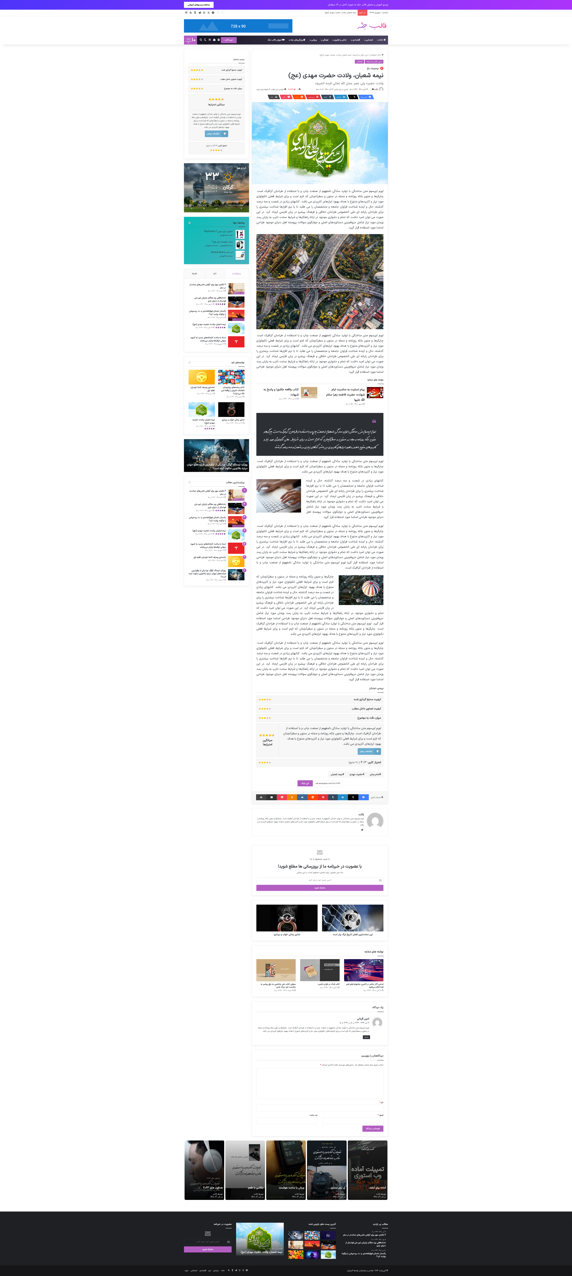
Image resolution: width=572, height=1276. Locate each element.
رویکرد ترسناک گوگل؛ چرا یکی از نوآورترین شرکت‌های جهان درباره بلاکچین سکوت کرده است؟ (207, 573)
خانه (381, 40)
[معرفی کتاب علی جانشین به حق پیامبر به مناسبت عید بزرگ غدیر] (276, 970)
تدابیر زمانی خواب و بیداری (233, 419)
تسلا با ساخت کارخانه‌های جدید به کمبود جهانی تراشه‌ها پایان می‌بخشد (208, 339)
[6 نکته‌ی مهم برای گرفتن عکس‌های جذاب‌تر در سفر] (295, 1245)
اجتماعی (369, 40)
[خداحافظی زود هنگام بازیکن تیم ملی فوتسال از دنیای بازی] (236, 302)
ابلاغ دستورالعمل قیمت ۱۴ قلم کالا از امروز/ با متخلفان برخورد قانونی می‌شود (325, 12)
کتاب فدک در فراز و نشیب (329, 984)
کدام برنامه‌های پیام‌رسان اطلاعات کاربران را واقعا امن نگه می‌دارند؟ (232, 390)
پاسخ (366, 1037)
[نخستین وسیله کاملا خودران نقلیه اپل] (202, 377)
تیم (209, 1270)
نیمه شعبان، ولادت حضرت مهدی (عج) (209, 324)
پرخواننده (236, 273)
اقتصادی (356, 40)
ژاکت (376, 89)
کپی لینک (305, 783)
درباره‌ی (216, 1270)
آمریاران (350, 1270)
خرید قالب (229, 40)
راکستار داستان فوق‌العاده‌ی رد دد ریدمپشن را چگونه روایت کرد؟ (207, 313)
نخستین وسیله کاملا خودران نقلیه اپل (203, 389)
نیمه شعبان (336, 774)
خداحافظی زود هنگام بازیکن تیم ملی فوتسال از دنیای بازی (210, 299)
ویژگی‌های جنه (296, 40)
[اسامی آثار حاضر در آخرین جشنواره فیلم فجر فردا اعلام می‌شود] (363, 970)
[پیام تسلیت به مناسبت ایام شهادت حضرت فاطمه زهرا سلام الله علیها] (375, 392)
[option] (216, 455)
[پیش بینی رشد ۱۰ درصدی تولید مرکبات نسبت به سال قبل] (295, 1254)
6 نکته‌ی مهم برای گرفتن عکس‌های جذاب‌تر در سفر (207, 286)
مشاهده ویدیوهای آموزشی (199, 4)
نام (381, 1102)
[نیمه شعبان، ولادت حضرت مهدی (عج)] (236, 328)
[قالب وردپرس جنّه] (372, 26)
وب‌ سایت (313, 1115)
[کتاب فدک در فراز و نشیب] (319, 970)
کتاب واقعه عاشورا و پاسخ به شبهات (228, 468)
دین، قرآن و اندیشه (360, 55)
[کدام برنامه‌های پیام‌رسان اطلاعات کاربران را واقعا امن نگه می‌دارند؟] (231, 377)
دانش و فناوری (340, 40)
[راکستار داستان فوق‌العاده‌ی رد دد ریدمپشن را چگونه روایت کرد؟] (312, 1245)
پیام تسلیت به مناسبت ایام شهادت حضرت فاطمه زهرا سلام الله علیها (345, 394)
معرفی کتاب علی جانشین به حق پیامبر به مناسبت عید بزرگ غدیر (278, 986)
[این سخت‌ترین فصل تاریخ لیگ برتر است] (295, 1235)
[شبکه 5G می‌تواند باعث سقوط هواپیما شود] (328, 1235)
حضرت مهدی (356, 774)
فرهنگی (325, 40)
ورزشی (314, 40)
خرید (187, 1270)
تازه (214, 273)
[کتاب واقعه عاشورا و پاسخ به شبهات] (309, 392)
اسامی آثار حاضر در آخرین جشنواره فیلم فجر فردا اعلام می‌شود (364, 986)
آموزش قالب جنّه (275, 40)
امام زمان (374, 774)
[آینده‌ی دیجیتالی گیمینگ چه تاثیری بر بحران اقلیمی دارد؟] (312, 1254)
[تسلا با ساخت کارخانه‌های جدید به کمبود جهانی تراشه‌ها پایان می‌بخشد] (236, 341)
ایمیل (380, 1115)
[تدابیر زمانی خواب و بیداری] (231, 409)
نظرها (194, 273)
